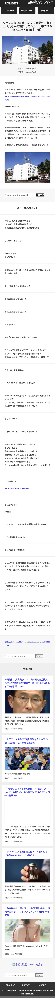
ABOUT (42, 985)
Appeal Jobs (41, 990)
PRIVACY (26, 985)
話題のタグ (45, 11)
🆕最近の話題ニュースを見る (27, 964)
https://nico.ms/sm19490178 (17, 488)
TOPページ (9, 11)
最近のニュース (27, 11)
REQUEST (10, 985)
